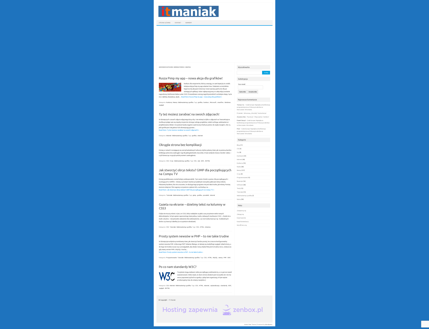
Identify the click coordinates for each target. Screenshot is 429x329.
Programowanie (171, 257)
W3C (202, 161)
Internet (168, 135)
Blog (238, 145)
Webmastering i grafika (185, 102)
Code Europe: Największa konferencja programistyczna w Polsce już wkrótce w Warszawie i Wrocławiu (253, 107)
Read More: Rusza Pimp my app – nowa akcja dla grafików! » (201, 97)
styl (199, 161)
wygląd (161, 105)
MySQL (215, 257)
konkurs (206, 102)
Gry (238, 152)
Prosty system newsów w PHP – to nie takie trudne (194, 236)
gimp (194, 195)
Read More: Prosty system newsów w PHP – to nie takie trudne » (181, 252)
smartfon (220, 102)
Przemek (240, 113)
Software (240, 185)
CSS (167, 161)
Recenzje (240, 181)
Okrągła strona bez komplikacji (180, 144)
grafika (200, 102)
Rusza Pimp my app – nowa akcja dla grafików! (191, 78)
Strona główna (164, 22)
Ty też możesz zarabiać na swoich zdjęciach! (189, 114)
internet (200, 135)
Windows (228, 102)
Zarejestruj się (241, 210)
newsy (221, 257)
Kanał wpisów (241, 218)
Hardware (240, 156)
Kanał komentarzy (243, 221)
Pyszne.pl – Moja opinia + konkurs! (258, 117)
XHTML (207, 161)
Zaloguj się (240, 214)
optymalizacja (214, 285)
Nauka (239, 166)
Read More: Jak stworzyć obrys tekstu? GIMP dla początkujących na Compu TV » (186, 190)
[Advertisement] (214, 44)
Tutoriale (169, 195)
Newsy (175, 102)
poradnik (206, 195)
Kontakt (178, 22)
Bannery (189, 22)
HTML (202, 227)
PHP (225, 257)
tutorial (212, 195)
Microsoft (213, 102)
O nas (171, 161)
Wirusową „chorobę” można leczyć (255, 113)
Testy (238, 188)
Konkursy (169, 102)
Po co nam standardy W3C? (177, 266)
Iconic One (247, 324)
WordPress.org (242, 225)
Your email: (242, 84)
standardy (224, 285)
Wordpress (268, 324)
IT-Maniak (172, 300)
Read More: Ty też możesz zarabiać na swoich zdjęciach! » (179, 130)
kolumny (207, 227)
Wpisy (239, 199)
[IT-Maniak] (188, 16)
